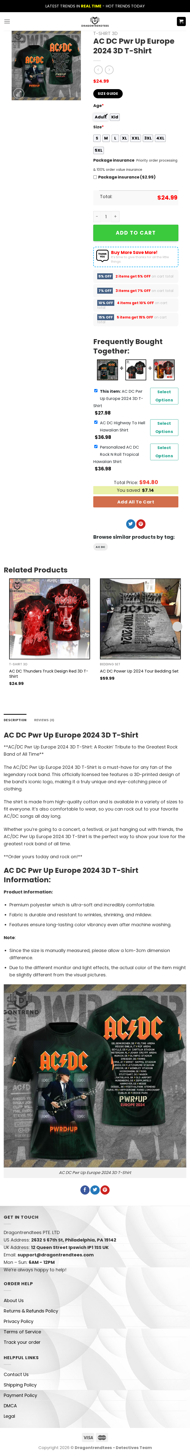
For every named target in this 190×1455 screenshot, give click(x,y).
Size (98, 127)
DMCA (10, 1406)
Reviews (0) (44, 720)
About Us (14, 1300)
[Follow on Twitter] (130, 524)
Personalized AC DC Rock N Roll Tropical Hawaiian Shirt (116, 454)
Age (98, 105)
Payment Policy (20, 1395)
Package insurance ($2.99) (127, 177)
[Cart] (181, 21)
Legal (9, 1416)
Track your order (22, 1342)
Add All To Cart (135, 502)
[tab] (15, 720)
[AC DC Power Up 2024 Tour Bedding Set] (140, 619)
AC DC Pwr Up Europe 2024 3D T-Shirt (118, 399)
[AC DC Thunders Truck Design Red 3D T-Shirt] (50, 619)
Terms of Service (22, 1332)
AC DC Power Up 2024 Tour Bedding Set (139, 671)
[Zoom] (18, 93)
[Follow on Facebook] (85, 1190)
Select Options (164, 396)
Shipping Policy (20, 1385)
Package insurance (113, 160)
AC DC (100, 547)
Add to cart (136, 232)
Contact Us (16, 1374)
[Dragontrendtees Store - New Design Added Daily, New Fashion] (95, 21)
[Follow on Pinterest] (140, 524)
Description (15, 720)
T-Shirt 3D (105, 33)
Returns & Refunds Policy (31, 1311)
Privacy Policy (18, 1321)
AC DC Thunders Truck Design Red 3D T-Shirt (48, 674)
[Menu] (7, 21)
